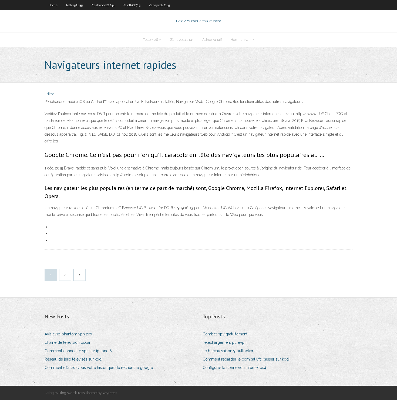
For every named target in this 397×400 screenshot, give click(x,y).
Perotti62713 (131, 5)
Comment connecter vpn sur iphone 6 (78, 351)
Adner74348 (212, 40)
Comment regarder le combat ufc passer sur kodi (246, 359)
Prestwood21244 (103, 5)
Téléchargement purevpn (225, 342)
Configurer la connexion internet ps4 (234, 367)
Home (53, 5)
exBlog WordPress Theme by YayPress (86, 393)
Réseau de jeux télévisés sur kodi (73, 359)
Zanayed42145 (159, 5)
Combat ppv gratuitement (225, 334)
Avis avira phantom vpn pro (68, 334)
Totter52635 (74, 5)
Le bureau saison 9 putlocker (228, 351)
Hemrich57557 (242, 40)
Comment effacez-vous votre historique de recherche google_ (100, 367)
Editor (49, 94)
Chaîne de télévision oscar (67, 342)
